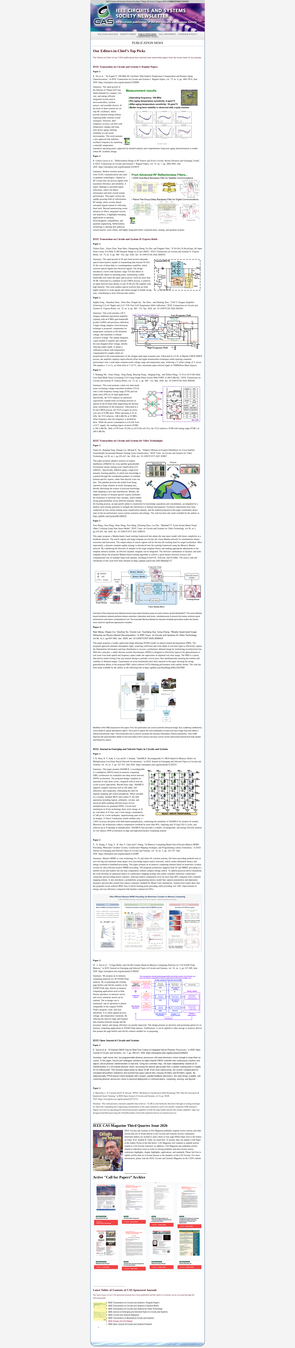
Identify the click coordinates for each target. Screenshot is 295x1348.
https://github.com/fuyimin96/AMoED (109, 516)
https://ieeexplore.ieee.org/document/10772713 (118, 1099)
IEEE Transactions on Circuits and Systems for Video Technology (135, 1309)
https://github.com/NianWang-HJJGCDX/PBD (165, 667)
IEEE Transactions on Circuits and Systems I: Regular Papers (133, 1303)
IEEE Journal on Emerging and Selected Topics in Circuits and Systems (138, 1312)
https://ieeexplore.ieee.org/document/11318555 (156, 764)
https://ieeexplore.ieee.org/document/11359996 (118, 82)
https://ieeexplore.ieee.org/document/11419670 (118, 167)
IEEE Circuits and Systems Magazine (123, 1315)
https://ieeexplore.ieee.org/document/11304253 (167, 1053)
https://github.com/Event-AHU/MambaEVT (153, 561)
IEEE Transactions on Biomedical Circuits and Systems (131, 1318)
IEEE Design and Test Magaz (120, 1321)
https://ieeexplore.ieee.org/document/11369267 (118, 971)
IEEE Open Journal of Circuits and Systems (126, 1324)
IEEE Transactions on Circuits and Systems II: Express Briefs (133, 1306)
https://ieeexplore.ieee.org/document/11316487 (118, 854)
